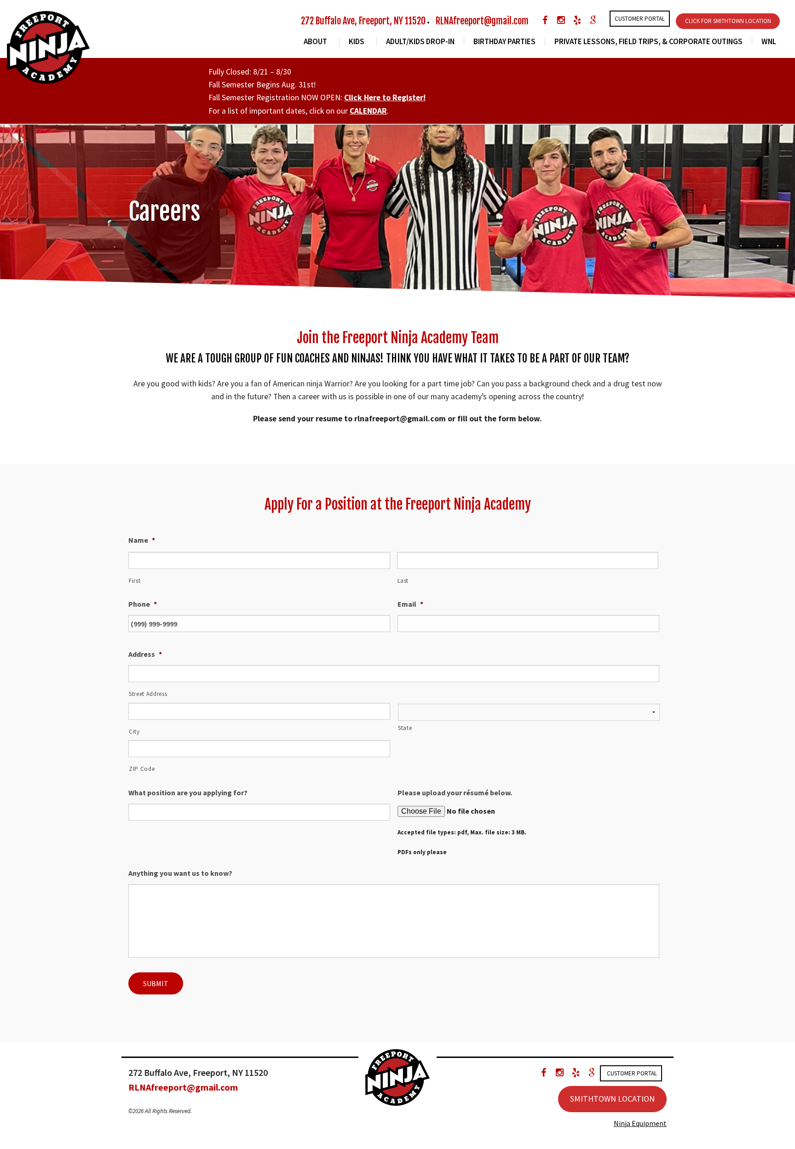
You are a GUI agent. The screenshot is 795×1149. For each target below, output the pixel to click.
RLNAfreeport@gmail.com (482, 21)
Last (403, 581)
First (134, 581)
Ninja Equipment (640, 1123)
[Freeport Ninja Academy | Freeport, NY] (48, 46)
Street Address (148, 694)
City (134, 731)
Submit (155, 983)
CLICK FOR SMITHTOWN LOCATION (728, 21)
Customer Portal (640, 19)
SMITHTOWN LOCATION (612, 1098)
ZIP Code (142, 769)
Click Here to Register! (385, 97)
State (405, 728)
